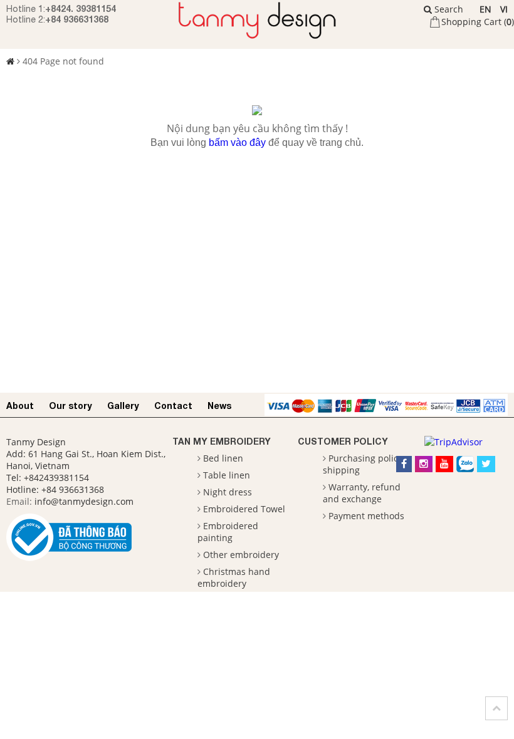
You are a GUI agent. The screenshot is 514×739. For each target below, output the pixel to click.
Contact (173, 405)
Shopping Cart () (477, 22)
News (219, 405)
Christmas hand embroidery (233, 577)
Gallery (123, 405)
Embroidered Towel (244, 509)
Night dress (227, 492)
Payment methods (366, 516)
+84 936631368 (76, 19)
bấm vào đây (237, 142)
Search (447, 9)
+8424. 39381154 (80, 8)
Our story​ (70, 405)
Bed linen (223, 458)
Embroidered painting (227, 532)
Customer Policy (343, 441)
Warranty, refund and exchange (362, 493)
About (20, 405)
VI (504, 9)
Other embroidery (241, 555)
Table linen (226, 475)
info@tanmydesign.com (84, 501)
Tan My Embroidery (221, 441)
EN (485, 9)
